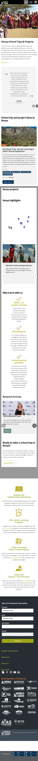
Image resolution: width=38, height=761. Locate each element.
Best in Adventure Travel (12, 416)
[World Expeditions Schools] (3, 2)
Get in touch (8, 463)
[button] (11, 228)
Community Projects (25, 172)
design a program (16, 558)
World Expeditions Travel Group (13, 679)
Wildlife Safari (6, 172)
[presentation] (33, 106)
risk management (27, 581)
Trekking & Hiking (15, 172)
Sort (31, 752)
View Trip (7, 182)
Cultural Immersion (7, 174)
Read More (4, 62)
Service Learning (7, 528)
